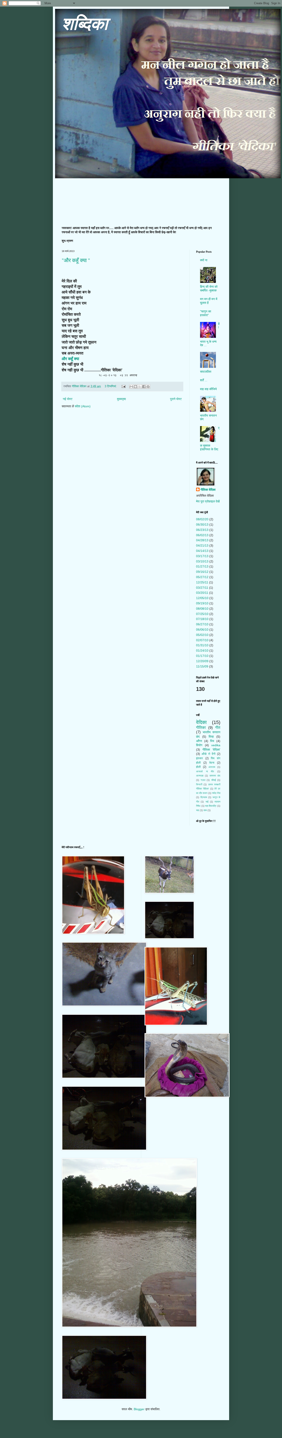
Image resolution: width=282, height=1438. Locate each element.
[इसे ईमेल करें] (131, 386)
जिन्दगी (199, 784)
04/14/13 (202, 551)
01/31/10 (202, 645)
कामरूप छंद (215, 775)
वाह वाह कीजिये (208, 389)
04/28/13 (202, 540)
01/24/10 (202, 650)
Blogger (139, 1409)
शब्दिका (85, 24)
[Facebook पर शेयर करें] (144, 386)
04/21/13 (202, 545)
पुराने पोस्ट (176, 399)
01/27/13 (202, 566)
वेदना (211, 762)
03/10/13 (202, 561)
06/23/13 (202, 530)
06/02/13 (202, 535)
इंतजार (199, 758)
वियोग (199, 745)
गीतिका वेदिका (207, 489)
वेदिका (201, 722)
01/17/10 (202, 656)
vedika (215, 745)
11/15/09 (202, 666)
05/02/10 (202, 635)
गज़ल (203, 780)
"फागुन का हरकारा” (205, 313)
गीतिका (201, 728)
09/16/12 (202, 571)
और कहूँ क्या (70, 358)
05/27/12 (202, 577)
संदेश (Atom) (83, 406)
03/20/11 (202, 592)
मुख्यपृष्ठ (121, 399)
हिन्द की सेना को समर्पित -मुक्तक (208, 288)
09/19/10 (202, 603)
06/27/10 (202, 624)
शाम (205, 810)
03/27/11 (202, 587)
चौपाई (213, 780)
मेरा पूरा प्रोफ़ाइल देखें (208, 501)
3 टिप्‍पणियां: (111, 386)
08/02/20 (202, 519)
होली (198, 767)
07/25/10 (202, 614)
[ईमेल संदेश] (123, 386)
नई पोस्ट (67, 399)
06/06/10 (202, 629)
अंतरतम (211, 767)
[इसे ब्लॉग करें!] (135, 386)
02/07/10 (202, 640)
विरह (211, 736)
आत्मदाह (199, 775)
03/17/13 (202, 556)
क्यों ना (203, 260)
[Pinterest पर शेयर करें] (148, 386)
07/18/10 (202, 619)
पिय (212, 741)
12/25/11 (202, 582)
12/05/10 (202, 598)
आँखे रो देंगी (208, 754)
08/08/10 (202, 608)
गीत (217, 728)
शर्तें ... (203, 380)
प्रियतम (203, 797)
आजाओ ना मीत (205, 771)
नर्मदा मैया (216, 793)
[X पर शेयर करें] (139, 386)
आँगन (199, 741)
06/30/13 (202, 524)
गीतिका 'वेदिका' (211, 749)
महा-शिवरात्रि (210, 806)
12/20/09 (202, 661)
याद (197, 810)
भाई (207, 801)
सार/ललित (205, 371)
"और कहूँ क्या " (76, 260)
